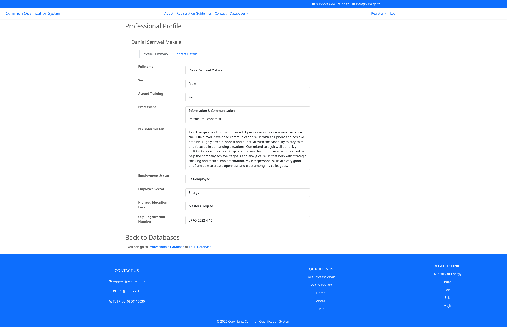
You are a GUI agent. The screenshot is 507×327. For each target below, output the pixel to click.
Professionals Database (167, 247)
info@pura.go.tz (367, 4)
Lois (448, 290)
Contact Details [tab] (186, 54)
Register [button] (377, 13)
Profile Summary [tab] (155, 54)
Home (320, 293)
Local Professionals (320, 277)
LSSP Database (200, 247)
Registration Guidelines (194, 13)
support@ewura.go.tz (332, 4)
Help (320, 309)
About (168, 13)
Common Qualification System (34, 13)
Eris (447, 297)
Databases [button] (238, 13)
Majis (448, 305)
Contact (221, 13)
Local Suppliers (321, 285)
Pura (447, 282)
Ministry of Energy (447, 274)
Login (394, 13)
